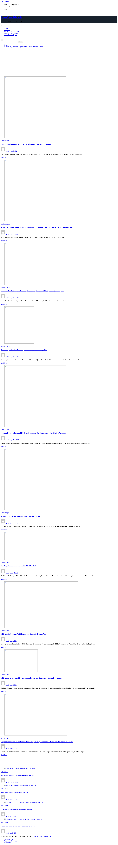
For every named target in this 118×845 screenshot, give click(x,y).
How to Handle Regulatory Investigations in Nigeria (14, 792)
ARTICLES (8, 36)
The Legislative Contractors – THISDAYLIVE (18, 566)
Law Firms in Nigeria (10, 35)
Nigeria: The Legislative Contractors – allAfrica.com (20, 516)
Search (21, 41)
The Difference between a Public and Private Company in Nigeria (18, 826)
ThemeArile (47, 836)
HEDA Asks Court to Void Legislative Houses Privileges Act (23, 634)
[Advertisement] (59, 62)
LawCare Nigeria (11, 17)
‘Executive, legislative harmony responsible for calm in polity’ (24, 350)
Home (6, 28)
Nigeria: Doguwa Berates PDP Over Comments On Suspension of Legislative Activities (33, 433)
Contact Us (7, 842)
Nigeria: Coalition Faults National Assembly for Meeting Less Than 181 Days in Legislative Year (37, 227)
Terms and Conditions (10, 841)
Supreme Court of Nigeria (12, 33)
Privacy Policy (8, 839)
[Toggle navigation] (1, 25)
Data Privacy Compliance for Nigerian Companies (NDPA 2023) (17, 775)
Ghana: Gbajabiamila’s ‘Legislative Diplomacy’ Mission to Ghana (23, 46)
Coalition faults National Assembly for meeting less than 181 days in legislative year (32, 291)
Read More (4, 157)
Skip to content (5, 1)
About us (7, 30)
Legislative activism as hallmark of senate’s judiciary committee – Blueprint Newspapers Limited (37, 742)
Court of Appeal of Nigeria (12, 31)
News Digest (38, 836)
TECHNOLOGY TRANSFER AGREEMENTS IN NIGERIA (16, 809)
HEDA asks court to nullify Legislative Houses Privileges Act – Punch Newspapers (31, 678)
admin (7, 151)
